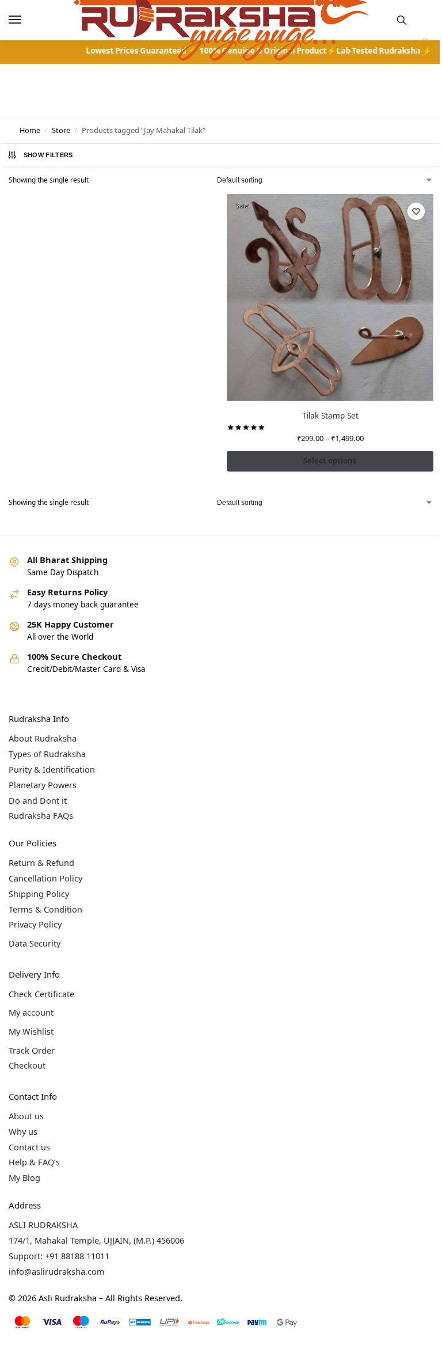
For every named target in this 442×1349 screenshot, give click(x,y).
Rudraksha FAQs (41, 815)
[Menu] (26, 20)
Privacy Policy (35, 924)
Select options (330, 460)
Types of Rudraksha (47, 753)
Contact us (29, 1147)
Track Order (32, 1050)
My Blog (24, 1177)
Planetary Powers (43, 785)
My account (31, 1012)
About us (26, 1116)
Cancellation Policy (45, 878)
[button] (423, 48)
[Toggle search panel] (401, 20)
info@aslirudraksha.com (57, 1271)
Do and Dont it (38, 800)
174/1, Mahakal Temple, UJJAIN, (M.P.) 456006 (96, 1240)
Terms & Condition (45, 909)
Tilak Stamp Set (330, 416)
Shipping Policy (39, 893)
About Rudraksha (43, 738)
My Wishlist (31, 1031)
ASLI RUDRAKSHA (43, 1224)
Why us (23, 1131)
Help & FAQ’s (34, 1162)
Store (61, 130)
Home (30, 130)
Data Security (34, 943)
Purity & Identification (52, 769)
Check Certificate (41, 994)
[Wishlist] (416, 211)
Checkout (27, 1065)
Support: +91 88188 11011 (59, 1255)
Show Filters (48, 154)
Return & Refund (41, 862)
